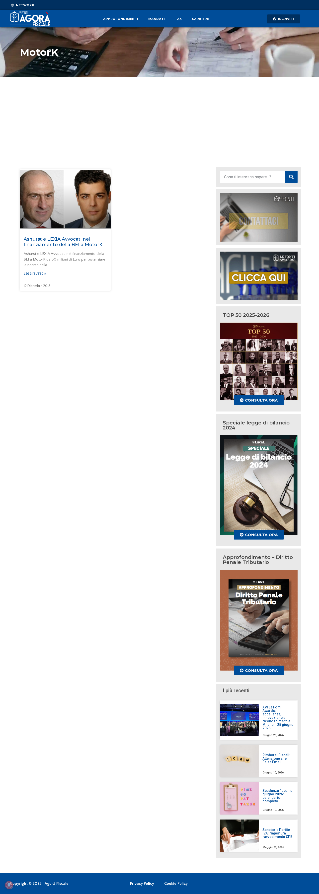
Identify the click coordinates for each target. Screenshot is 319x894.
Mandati (156, 19)
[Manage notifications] (9, 885)
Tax (178, 19)
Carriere (200, 19)
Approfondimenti (120, 19)
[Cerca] (291, 177)
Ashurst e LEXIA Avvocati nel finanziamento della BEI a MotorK (63, 241)
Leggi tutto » (35, 273)
